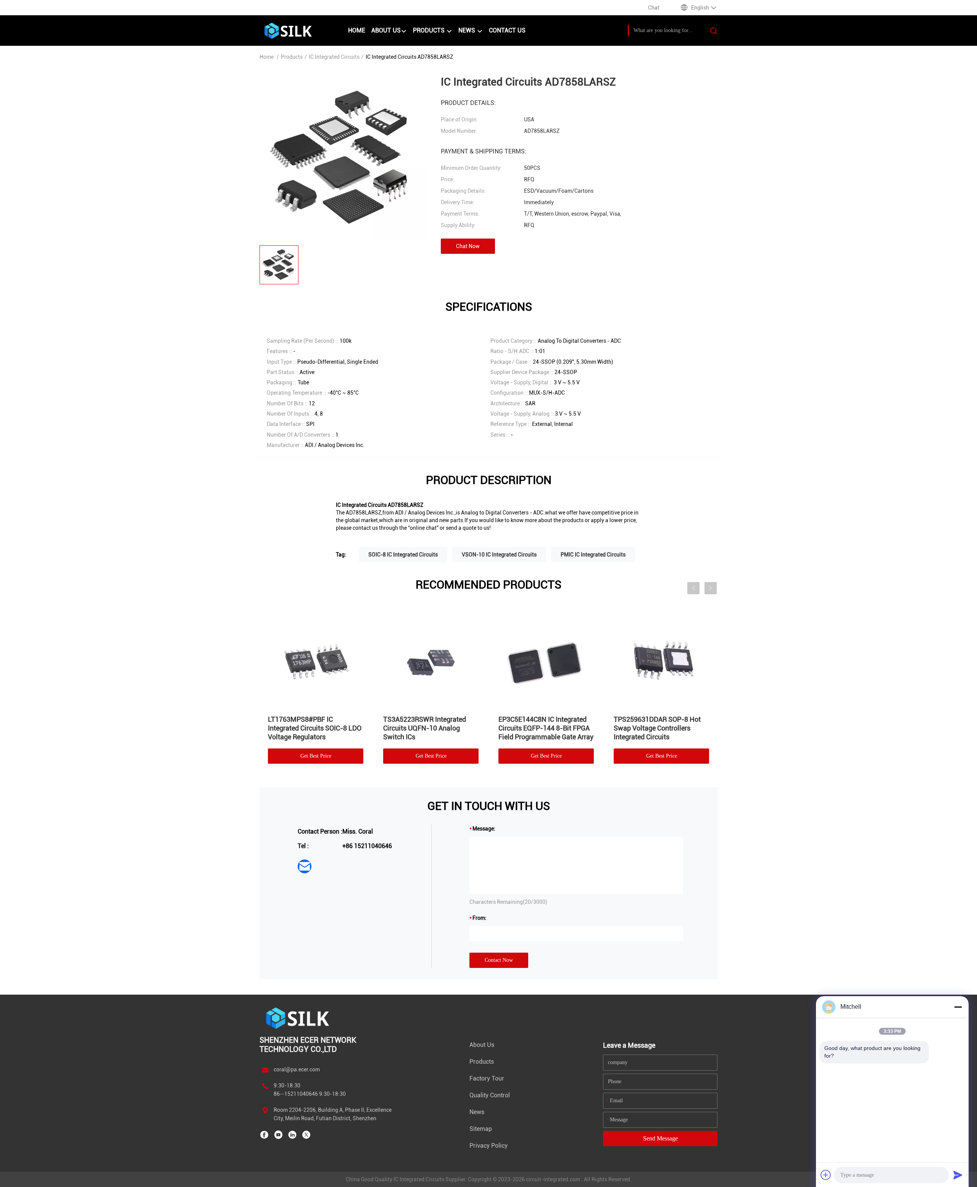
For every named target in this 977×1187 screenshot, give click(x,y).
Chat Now (468, 246)
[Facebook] (264, 1134)
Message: (483, 829)
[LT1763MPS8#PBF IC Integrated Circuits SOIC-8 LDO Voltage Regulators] (315, 659)
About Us (386, 30)
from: (479, 918)
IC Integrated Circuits (334, 57)
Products (429, 30)
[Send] (958, 1174)
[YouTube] (278, 1134)
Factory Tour (486, 1078)
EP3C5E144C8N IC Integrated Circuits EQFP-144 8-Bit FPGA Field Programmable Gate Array (545, 728)
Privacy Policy (488, 1145)
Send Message (660, 1138)
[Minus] (957, 1006)
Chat (653, 8)
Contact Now (499, 960)
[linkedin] (292, 1134)
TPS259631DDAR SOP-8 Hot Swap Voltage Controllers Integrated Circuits (657, 728)
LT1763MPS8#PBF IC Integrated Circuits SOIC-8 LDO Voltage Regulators (314, 728)
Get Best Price (315, 756)
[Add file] (826, 1174)
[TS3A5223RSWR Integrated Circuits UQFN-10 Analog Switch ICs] (430, 659)
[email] (304, 866)
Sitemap (480, 1128)
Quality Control (489, 1095)
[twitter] (306, 1134)
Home (356, 30)
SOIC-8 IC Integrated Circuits (403, 555)
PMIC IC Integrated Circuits (593, 555)
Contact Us (507, 30)
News (467, 30)
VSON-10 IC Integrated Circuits (499, 555)
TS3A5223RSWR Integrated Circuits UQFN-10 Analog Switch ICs (424, 728)
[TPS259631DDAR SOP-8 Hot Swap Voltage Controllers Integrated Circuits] (661, 659)
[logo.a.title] (300, 31)
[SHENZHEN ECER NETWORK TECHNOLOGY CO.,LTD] (299, 1017)
